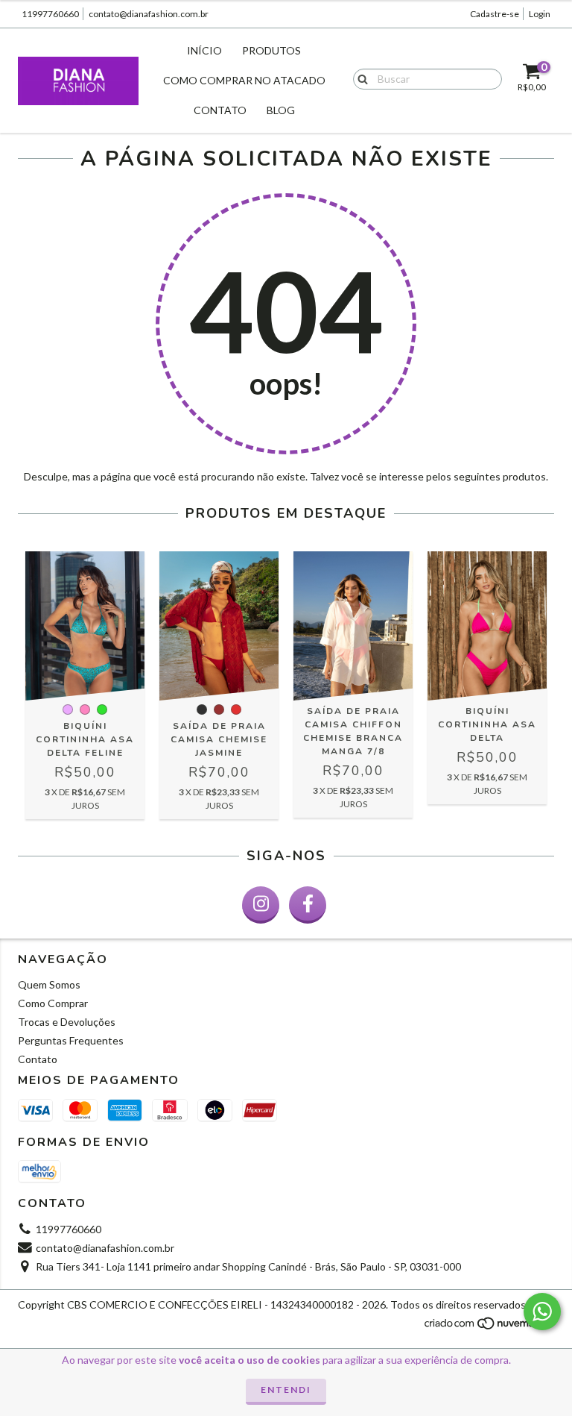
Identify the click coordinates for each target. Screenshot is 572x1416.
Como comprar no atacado (244, 80)
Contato (220, 110)
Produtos (271, 50)
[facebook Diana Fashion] (307, 905)
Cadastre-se (494, 13)
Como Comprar (53, 1003)
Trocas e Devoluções (66, 1021)
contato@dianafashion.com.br (149, 13)
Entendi (286, 1389)
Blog (281, 110)
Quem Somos (49, 984)
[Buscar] (359, 78)
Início (204, 50)
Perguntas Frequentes (71, 1040)
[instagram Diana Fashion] (260, 905)
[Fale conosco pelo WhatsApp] (542, 1311)
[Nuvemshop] (489, 1326)
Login (539, 13)
